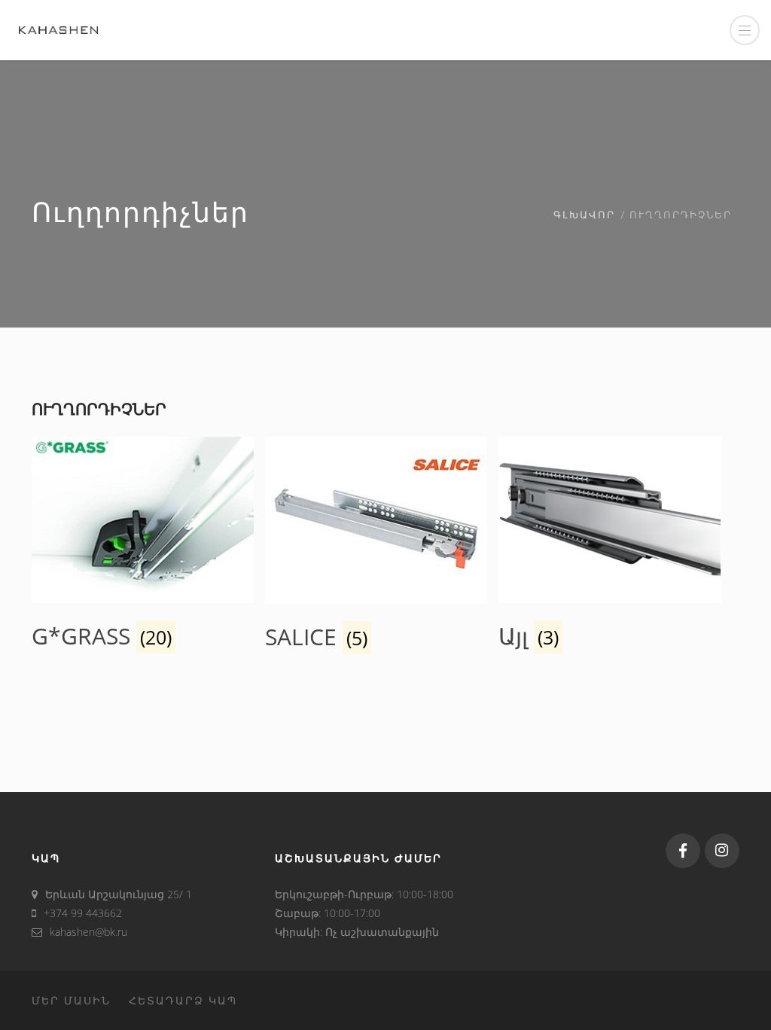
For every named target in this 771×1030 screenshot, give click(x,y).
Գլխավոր (584, 216)
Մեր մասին (71, 1000)
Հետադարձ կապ (183, 1000)
